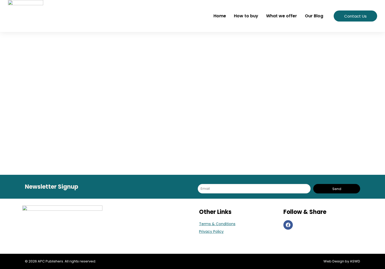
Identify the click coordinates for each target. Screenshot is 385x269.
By (82, 140)
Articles (50, 140)
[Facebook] (288, 225)
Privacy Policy (211, 231)
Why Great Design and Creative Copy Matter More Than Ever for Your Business (156, 129)
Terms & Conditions (217, 223)
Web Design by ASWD (341, 261)
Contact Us (355, 16)
